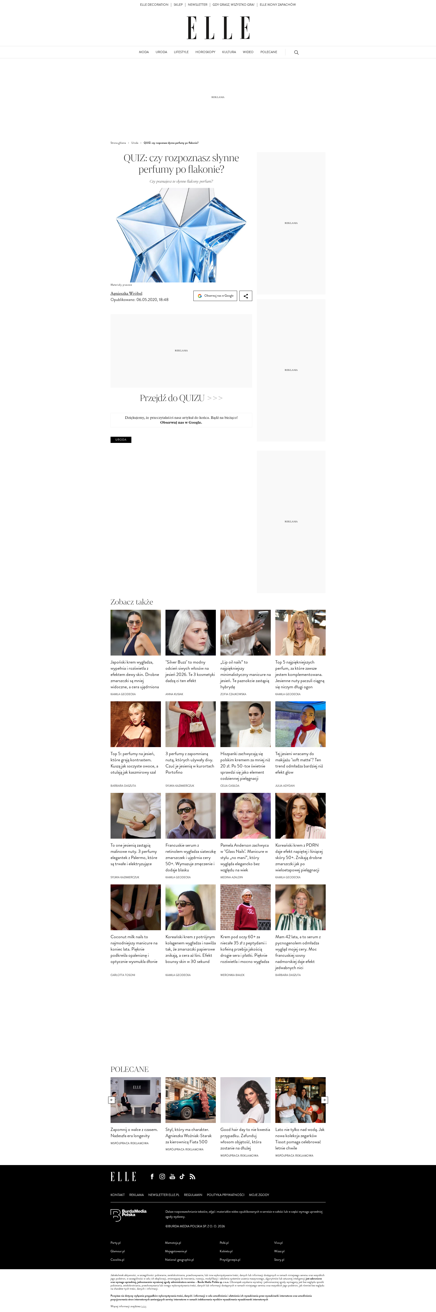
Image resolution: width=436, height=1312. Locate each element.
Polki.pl (224, 1243)
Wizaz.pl (279, 1251)
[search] (296, 52)
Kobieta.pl (226, 1251)
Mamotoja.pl (173, 1243)
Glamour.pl (118, 1251)
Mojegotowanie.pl (176, 1251)
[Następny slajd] (324, 1100)
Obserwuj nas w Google (218, 295)
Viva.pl (278, 1243)
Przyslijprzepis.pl (230, 1260)
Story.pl (279, 1260)
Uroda (121, 440)
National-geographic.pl (179, 1260)
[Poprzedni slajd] (111, 1100)
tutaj (143, 1306)
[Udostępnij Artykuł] (245, 296)
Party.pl (116, 1243)
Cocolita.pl (117, 1260)
